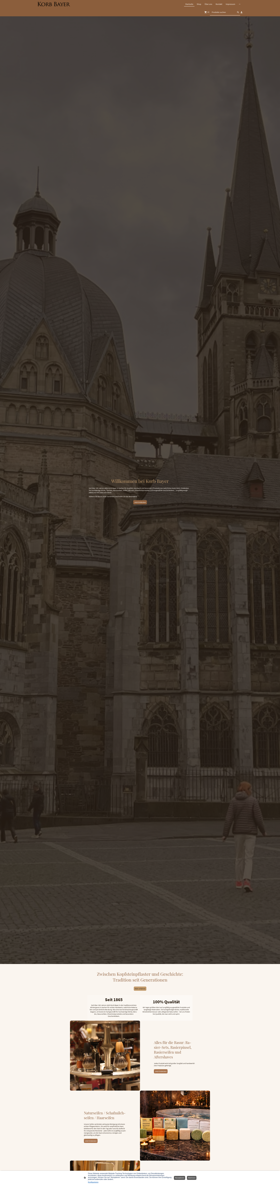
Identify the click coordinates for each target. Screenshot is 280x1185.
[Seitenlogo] (54, 4)
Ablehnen (191, 1178)
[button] (238, 12)
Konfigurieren (93, 1182)
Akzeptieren (179, 1178)
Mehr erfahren (140, 989)
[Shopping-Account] (241, 12)
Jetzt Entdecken (140, 502)
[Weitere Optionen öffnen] (239, 4)
